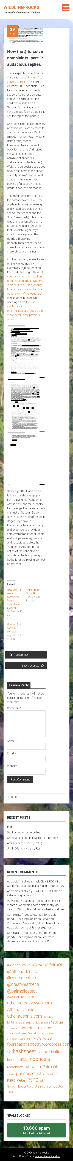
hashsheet (24, 1051)
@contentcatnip (21, 977)
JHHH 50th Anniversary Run (24, 848)
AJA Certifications (20, 997)
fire (28, 1038)
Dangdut (33, 1033)
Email (11, 753)
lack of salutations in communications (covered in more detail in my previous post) (25, 310)
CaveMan (12, 1028)
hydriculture (53, 1052)
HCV (40, 1052)
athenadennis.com (24, 1016)
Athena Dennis (21, 1009)
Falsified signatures (19, 895)
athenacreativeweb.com (29, 1003)
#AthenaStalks (18, 965)
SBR (43, 1080)
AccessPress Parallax (47, 1156)
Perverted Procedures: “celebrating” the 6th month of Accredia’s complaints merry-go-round (33, 923)
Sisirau (40, 1086)
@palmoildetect (22, 991)
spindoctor (55, 1086)
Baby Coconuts (30, 665)
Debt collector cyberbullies (23, 832)
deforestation (46, 1033)
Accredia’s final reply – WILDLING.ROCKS (32, 881)
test (9, 827)
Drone (22, 1039)
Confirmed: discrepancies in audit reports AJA (35, 885)
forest (47, 1038)
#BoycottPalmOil (47, 964)
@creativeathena (23, 984)
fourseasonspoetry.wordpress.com (39, 1044)
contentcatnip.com (35, 1027)
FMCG (36, 1038)
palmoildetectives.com (37, 1073)
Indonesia (39, 1059)
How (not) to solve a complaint (14, 628)
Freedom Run (21, 654)
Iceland (13, 1059)
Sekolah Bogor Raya (20, 1086)
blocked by (41, 1132)
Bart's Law (48, 1017)
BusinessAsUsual (50, 1022)
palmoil (11, 1074)
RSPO (32, 1080)
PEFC (11, 1080)
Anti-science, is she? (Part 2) (24, 843)
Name (12, 741)
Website (12, 766)
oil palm (32, 1067)
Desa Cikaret (12, 1039)
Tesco (11, 1091)
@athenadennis (22, 971)
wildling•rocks (21, 7)
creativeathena (16, 1033)
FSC (9, 1052)
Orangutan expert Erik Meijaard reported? (32, 838)
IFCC (23, 1060)
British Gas (15, 1022)
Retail (21, 1080)
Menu (65, 7)
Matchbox (15, 1067)
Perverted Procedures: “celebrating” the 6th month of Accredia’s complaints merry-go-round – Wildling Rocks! (34, 905)
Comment (14, 708)
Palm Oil (50, 1066)
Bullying (30, 1022)
